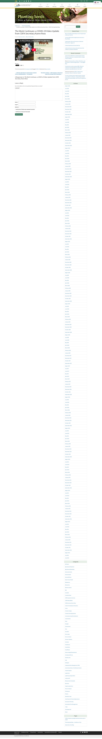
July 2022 (67, 213)
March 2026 (67, 98)
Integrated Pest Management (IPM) (72, 665)
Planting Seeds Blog (26, 25)
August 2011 (67, 552)
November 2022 (68, 202)
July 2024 (67, 150)
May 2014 (67, 467)
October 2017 (68, 360)
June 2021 (67, 246)
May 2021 (67, 249)
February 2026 (68, 101)
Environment (67, 626)
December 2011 (68, 542)
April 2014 (67, 469)
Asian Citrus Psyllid (69, 579)
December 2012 (68, 511)
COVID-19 (38, 69)
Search (84, 6)
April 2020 (67, 283)
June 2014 (67, 464)
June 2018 (67, 340)
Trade (66, 706)
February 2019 (68, 319)
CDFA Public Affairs (69, 600)
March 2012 (67, 534)
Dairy (66, 621)
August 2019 (67, 303)
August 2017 (67, 366)
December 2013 (68, 480)
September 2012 (68, 519)
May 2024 (67, 156)
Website (16, 107)
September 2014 (68, 456)
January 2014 (67, 477)
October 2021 (68, 236)
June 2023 (67, 184)
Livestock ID (67, 678)
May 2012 (67, 529)
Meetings (54, 6)
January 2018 (67, 353)
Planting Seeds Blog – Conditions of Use (73, 722)
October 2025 (68, 111)
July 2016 (67, 399)
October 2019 (68, 298)
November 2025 (68, 109)
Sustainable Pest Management (71, 704)
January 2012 (67, 539)
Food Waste (67, 649)
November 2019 (68, 296)
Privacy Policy (33, 732)
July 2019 (67, 306)
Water (66, 712)
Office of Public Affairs (30, 36)
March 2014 (67, 472)
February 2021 (68, 257)
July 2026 (67, 88)
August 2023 (67, 179)
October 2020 (68, 267)
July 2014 (67, 461)
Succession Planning (69, 701)
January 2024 (67, 166)
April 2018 (67, 345)
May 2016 (67, 404)
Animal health (68, 574)
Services (47, 6)
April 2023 (67, 189)
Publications (77, 6)
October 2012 (68, 516)
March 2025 (67, 130)
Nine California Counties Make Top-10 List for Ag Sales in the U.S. (75, 78)
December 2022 (68, 200)
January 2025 (67, 135)
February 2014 (68, 474)
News (81, 0)
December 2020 (68, 262)
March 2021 (67, 254)
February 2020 (68, 288)
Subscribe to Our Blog (69, 724)
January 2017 (67, 384)
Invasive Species (68, 670)
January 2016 (67, 415)
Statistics (69, 6)
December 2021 (68, 231)
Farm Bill (67, 631)
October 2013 (68, 485)
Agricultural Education (69, 566)
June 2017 (67, 371)
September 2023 (68, 176)
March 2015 (67, 441)
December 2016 (68, 386)
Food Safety (67, 647)
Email (16, 104)
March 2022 (67, 223)
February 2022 (68, 226)
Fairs (66, 629)
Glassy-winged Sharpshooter (71, 652)
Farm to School (68, 636)
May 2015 (67, 436)
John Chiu (67, 55)
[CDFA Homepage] (17, 5)
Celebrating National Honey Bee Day (72, 45)
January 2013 (67, 508)
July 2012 (67, 524)
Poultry (66, 693)
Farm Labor (67, 634)
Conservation (68, 618)
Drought (67, 623)
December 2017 (68, 355)
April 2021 (67, 251)
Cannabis (67, 592)
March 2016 (67, 410)
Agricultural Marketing (69, 569)
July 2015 (67, 430)
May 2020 (67, 280)
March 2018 (67, 347)
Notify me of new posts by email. (23, 111)
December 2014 (68, 449)
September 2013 (68, 487)
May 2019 (67, 311)
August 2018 (67, 334)
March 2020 (67, 285)
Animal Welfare (68, 577)
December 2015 (68, 417)
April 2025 (67, 127)
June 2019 (67, 309)
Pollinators (67, 691)
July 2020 (67, 275)
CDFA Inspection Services (70, 597)
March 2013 (67, 503)
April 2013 (67, 500)
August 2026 (67, 85)
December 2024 (68, 137)
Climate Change (68, 610)
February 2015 (68, 443)
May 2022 (67, 218)
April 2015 (67, 438)
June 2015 (67, 433)
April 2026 (67, 96)
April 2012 (67, 532)
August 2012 (67, 521)
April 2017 (67, 376)
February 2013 (68, 506)
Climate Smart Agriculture (70, 613)
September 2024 (68, 145)
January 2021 (67, 259)
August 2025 (67, 117)
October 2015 (68, 423)
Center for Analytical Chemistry (71, 605)
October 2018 (68, 329)
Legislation (67, 673)
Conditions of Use (24, 732)
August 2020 (67, 272)
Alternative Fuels (68, 572)
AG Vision (67, 564)
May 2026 (67, 93)
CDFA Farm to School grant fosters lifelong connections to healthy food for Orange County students (75, 57)
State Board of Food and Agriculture (72, 699)
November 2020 (68, 264)
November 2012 (68, 513)
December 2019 (68, 293)
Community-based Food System (71, 616)
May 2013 (67, 498)
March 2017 (67, 378)
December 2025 (68, 106)
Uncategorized (28, 69)
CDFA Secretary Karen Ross (70, 603)
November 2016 (68, 389)
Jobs (84, 0)
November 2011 (68, 544)
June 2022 (67, 215)
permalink (48, 69)
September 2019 (68, 301)
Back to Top (16, 732)
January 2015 (67, 446)
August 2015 (67, 428)
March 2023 (67, 192)
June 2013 (67, 495)
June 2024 (67, 153)
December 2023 (68, 168)
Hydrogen (67, 662)
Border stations (68, 587)
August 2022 (67, 210)
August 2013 (67, 490)
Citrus (66, 608)
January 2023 (67, 197)
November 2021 (68, 233)
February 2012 (68, 537)
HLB (66, 660)
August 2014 (67, 459)
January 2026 (67, 104)
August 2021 (67, 241)
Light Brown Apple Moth (70, 675)
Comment (17, 88)
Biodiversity (67, 582)
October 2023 (68, 174)
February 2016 (68, 412)
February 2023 (68, 194)
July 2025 (67, 119)
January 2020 (67, 290)
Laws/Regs (62, 6)
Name (16, 102)
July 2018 (67, 337)
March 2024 (67, 161)
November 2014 (68, 451)
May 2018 (67, 342)
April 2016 (67, 407)
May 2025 (67, 124)
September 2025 (68, 114)
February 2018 (68, 350)
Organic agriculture (69, 686)
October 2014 (68, 454)
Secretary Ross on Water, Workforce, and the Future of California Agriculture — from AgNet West (75, 62)
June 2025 (67, 122)
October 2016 (68, 392)
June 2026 (67, 91)
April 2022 (67, 220)
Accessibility (40, 732)
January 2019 (67, 321)
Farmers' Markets (68, 639)
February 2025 (68, 132)
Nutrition (67, 683)
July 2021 (67, 244)
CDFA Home (17, 25)
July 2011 (67, 555)
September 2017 (68, 363)
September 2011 (68, 550)
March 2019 (67, 316)
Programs (40, 6)
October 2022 (68, 205)
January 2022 (67, 228)
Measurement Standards (70, 680)
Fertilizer (67, 642)
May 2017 (67, 373)
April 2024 (67, 158)
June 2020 (67, 277)
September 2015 (68, 425)
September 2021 (68, 238)
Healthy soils (67, 657)
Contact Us (16, 733)
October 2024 (68, 143)
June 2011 (67, 557)
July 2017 (67, 368)
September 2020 (68, 270)
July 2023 (67, 181)
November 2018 (68, 327)
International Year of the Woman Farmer (73, 667)
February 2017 (68, 381)
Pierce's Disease (68, 688)
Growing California (69, 655)
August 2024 (67, 148)
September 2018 (68, 332)
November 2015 (68, 420)
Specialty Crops (68, 696)
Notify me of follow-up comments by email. (25, 109)
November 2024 (68, 140)
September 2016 (68, 394)
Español (60, 732)
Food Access (67, 644)
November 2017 (68, 358)
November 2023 (68, 171)
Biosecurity (67, 585)
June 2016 (67, 402)
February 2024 (68, 163)
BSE (66, 590)
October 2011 (68, 547)
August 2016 (67, 397)
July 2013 (67, 493)
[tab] (86, 1)
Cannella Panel (68, 595)
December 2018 (68, 324)
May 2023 (67, 187)
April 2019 (67, 314)
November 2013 (68, 482)
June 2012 (67, 526)
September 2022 (68, 207)
